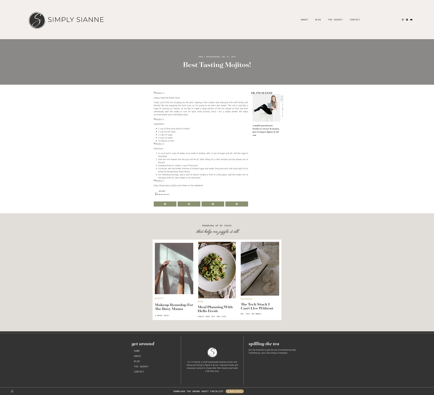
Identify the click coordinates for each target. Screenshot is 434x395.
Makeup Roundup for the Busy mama (174, 306)
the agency (335, 20)
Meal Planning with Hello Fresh (215, 308)
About (304, 20)
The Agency (141, 366)
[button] (165, 204)
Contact (355, 20)
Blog (318, 20)
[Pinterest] (407, 20)
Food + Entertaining (209, 57)
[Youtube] (411, 20)
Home (137, 350)
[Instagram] (403, 20)
